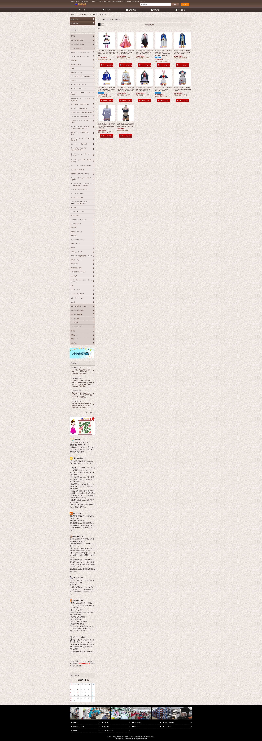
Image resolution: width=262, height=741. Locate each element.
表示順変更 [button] (150, 25)
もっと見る (89, 412)
